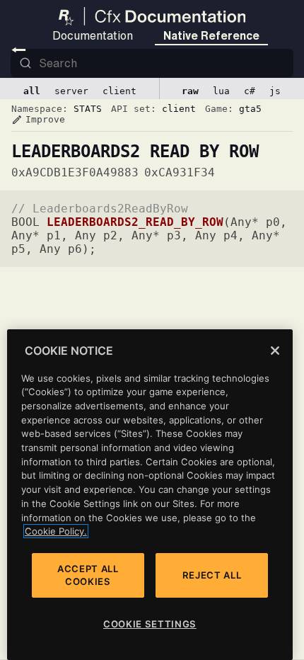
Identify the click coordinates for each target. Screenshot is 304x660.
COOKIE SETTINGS (150, 624)
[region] (150, 494)
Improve (38, 119)
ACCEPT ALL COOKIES (88, 575)
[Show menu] (18, 49)
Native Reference (211, 35)
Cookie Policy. (56, 531)
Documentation (92, 35)
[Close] (275, 350)
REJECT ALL (212, 575)
